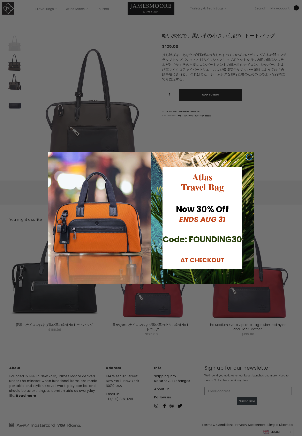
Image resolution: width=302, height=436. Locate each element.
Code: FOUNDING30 (202, 239)
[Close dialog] (249, 157)
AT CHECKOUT (202, 260)
